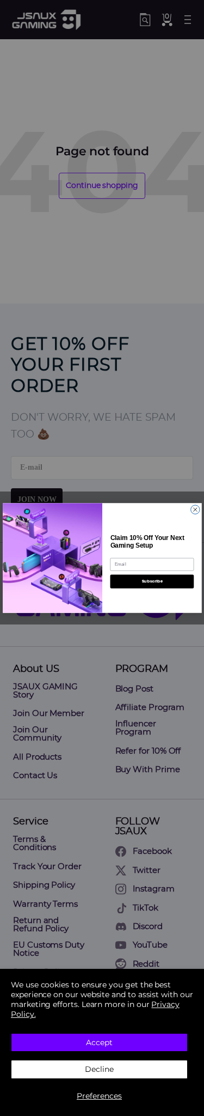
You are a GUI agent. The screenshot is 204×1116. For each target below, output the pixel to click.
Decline (99, 1069)
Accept (99, 1042)
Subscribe (151, 581)
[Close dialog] (194, 509)
